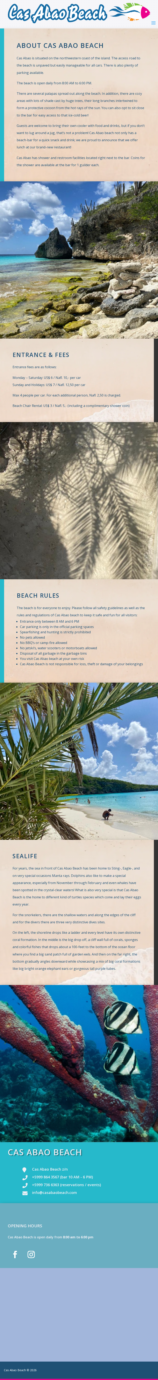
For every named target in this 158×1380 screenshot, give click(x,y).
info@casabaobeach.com (54, 1192)
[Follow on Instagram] (31, 1254)
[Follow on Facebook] (15, 1254)
